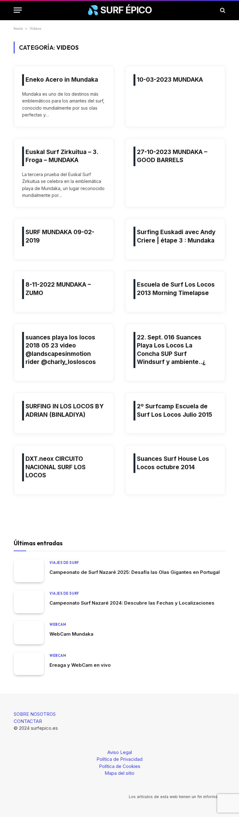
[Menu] (18, 10)
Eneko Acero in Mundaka (62, 79)
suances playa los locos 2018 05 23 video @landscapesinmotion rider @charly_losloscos (61, 350)
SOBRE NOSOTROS (35, 714)
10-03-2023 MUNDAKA (170, 79)
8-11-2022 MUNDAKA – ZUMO (58, 289)
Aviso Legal (119, 752)
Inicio (18, 28)
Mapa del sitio (119, 773)
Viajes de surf (64, 563)
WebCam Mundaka (71, 634)
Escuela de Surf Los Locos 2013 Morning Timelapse (176, 289)
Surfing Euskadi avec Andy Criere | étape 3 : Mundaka (176, 236)
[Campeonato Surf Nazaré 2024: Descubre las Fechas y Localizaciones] (29, 601)
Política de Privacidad (119, 759)
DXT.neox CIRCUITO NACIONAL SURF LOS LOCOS (56, 467)
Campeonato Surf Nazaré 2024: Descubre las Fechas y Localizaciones (131, 603)
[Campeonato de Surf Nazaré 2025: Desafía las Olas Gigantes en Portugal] (29, 571)
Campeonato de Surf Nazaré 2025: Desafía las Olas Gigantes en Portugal (134, 572)
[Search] (222, 10)
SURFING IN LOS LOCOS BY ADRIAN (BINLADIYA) (65, 410)
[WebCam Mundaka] (29, 632)
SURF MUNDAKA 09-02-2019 (60, 236)
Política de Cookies (119, 766)
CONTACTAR (28, 721)
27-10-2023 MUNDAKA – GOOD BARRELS (172, 156)
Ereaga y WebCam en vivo (80, 665)
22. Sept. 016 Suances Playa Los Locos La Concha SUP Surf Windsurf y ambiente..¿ (171, 350)
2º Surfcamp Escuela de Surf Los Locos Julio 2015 (174, 410)
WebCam (57, 624)
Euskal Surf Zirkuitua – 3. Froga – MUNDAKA (62, 156)
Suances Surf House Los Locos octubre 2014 (173, 463)
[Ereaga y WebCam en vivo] (29, 663)
